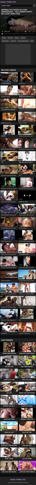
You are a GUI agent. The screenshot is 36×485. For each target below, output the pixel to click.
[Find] (34, 5)
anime (23, 38)
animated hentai (24, 41)
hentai (11, 38)
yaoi (17, 38)
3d (32, 41)
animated (6, 41)
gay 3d (14, 41)
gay (5, 38)
